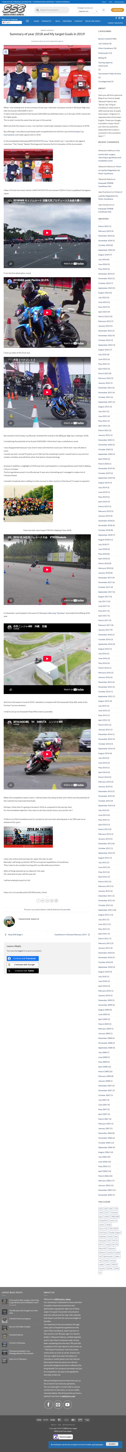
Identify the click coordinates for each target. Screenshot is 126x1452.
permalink (66, 910)
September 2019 (105, 478)
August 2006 (103, 1152)
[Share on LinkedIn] (56, 901)
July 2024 (102, 259)
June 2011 (102, 924)
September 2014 (105, 748)
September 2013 (105, 805)
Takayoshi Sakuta (56, 41)
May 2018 (102, 554)
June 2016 (102, 658)
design (108, 1225)
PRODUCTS (46, 21)
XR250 (114, 1264)
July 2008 (102, 1052)
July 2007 (102, 1100)
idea (116, 1237)
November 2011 (105, 900)
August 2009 (103, 1009)
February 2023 (104, 321)
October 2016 (104, 639)
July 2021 (102, 411)
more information (97, 1444)
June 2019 (102, 492)
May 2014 (102, 767)
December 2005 (105, 1190)
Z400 (117, 1269)
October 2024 (104, 245)
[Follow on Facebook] (116, 18)
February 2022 (104, 378)
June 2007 (102, 1104)
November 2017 (105, 582)
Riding (101, 58)
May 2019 (102, 497)
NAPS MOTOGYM (36, 141)
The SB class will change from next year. (23, 1311)
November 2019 (105, 468)
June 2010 (102, 981)
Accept (112, 1444)
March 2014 (103, 777)
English (7, 22)
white (108, 1264)
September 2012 (105, 853)
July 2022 (102, 354)
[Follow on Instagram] (119, 18)
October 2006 (104, 1142)
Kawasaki (102, 1241)
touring (112, 1261)
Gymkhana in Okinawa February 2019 (71, 934)
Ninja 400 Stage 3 (15, 934)
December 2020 (105, 440)
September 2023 (105, 288)
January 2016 (104, 677)
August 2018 (103, 539)
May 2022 (102, 364)
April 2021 (102, 425)
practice (110, 1253)
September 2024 (105, 250)
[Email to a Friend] (47, 901)
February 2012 (104, 886)
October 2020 (104, 449)
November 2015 (105, 687)
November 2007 (105, 1090)
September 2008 (105, 1047)
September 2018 (105, 535)
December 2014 (105, 734)
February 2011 (104, 943)
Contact (78, 21)
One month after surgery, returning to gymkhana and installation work (109, 155)
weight (101, 1264)
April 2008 (102, 1066)
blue (100, 1217)
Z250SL (110, 1269)
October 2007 (104, 1095)
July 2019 (102, 487)
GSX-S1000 (113, 1229)
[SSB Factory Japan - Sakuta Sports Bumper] (14, 10)
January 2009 (104, 1033)
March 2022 (103, 373)
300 (105, 1209)
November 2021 (105, 392)
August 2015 (103, 701)
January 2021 (104, 435)
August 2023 (103, 292)
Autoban (114, 1213)
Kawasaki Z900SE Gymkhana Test (105, 184)
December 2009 (105, 1000)
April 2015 (102, 720)
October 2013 (104, 801)
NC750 (115, 1245)
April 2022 (102, 368)
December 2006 (105, 1133)
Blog (57, 21)
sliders (117, 1256)
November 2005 (105, 1195)
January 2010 (104, 995)
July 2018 (102, 544)
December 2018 (105, 520)
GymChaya (103, 1233)
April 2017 (102, 615)
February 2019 (104, 511)
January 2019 (104, 516)
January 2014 (104, 786)
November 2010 (105, 957)
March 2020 (103, 463)
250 (100, 1209)
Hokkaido (102, 1237)
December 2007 (105, 1085)
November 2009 (105, 1005)
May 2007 (102, 1109)
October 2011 (104, 905)
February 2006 (104, 1180)
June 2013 (102, 815)
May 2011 (102, 929)
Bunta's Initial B (47, 30)
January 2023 (104, 326)
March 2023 (103, 316)
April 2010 (102, 986)
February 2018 (104, 568)
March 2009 (103, 1024)
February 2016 (104, 672)
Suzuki (106, 1261)
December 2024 (105, 235)
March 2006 (103, 1176)
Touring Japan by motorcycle (105, 64)
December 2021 (105, 387)
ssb (100, 1261)
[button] (104, 10)
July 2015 (102, 706)
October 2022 (104, 340)
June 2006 (102, 1161)
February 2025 (104, 231)
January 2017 (104, 630)
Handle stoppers (115, 1233)
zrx (100, 1272)
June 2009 (102, 1014)
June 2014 (102, 763)
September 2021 (105, 402)
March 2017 (103, 620)
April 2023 (102, 312)
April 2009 (102, 1019)
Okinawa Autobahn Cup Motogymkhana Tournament (21, 1352)
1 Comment (16, 1305)
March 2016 (103, 668)
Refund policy (119, 2)
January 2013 (104, 839)
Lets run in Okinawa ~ (18, 1359)
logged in (21, 951)
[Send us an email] (58, 1404)
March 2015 (103, 725)
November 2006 (105, 1138)
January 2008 (104, 1081)
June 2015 (102, 710)
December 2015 (105, 682)
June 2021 (102, 416)
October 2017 (104, 587)
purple (117, 1253)
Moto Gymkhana (105, 48)
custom (101, 1225)
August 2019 (103, 482)
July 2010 (102, 976)
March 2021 (103, 430)
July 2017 (102, 601)
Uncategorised (104, 81)
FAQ (110, 2)
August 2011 (103, 914)
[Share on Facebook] (38, 901)
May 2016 (102, 663)
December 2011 (105, 896)
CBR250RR (115, 1217)
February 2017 (104, 625)
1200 (101, 1213)
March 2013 (103, 829)
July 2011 (102, 919)
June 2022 (102, 359)
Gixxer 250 (103, 1229)
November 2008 (105, 1043)
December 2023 (105, 274)
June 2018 (102, 549)
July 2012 (102, 862)
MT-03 (115, 1241)
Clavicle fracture (16, 1335)
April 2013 (102, 824)
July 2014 (102, 758)
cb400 (106, 1217)
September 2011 (105, 910)
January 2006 (104, 1185)
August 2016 (103, 649)
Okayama (111, 1248)
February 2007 (104, 1123)
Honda (110, 1237)
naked (108, 1245)
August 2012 (103, 858)
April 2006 (102, 1171)
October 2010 (104, 962)
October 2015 (104, 691)
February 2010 (104, 991)
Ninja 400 (102, 1248)
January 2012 (104, 891)
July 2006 (102, 1157)
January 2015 (104, 729)
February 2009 (104, 1028)
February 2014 (104, 782)
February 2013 (104, 834)
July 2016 (102, 653)
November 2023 (105, 278)
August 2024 (103, 254)
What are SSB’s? (92, 21)
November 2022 (105, 335)
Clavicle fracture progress (20, 1318)
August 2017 (103, 596)
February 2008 (104, 1076)
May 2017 (102, 611)
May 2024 (102, 269)
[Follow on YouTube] (123, 18)
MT (109, 1241)
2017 (107, 1213)
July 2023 (102, 297)
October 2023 (104, 283)
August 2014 (103, 753)
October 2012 (104, 848)
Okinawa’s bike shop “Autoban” (52, 613)
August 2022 (103, 349)
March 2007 (103, 1119)
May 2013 (102, 820)
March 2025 (103, 226)
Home (36, 21)
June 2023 (102, 302)
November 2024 (105, 240)
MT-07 (101, 1245)
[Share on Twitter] (43, 901)
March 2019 (103, 506)
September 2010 (105, 967)
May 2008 (102, 1062)
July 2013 (102, 810)
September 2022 (105, 345)
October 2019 (104, 473)
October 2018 (104, 530)
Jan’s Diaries (103, 43)
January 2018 (104, 573)
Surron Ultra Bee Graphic (20, 1326)
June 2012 (102, 867)
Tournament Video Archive (109, 73)
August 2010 (103, 971)
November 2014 (105, 739)
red (100, 1256)
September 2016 (105, 644)
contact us (113, 1221)
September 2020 (105, 454)
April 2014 (102, 772)
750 (116, 1209)
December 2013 (105, 791)
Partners (67, 21)
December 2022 (105, 330)
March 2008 (103, 1071)
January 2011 (104, 948)
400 (110, 1209)
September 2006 (105, 1147)
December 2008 (105, 1038)
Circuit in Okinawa (17, 1343)
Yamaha (102, 1269)
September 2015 (105, 696)
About (104, 2)
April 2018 (102, 558)
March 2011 (103, 938)
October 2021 (104, 397)
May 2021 (102, 421)
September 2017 (105, 592)
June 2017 (102, 606)
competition (103, 1221)
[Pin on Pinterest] (52, 901)
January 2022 (104, 383)
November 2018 (105, 525)
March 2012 (103, 881)
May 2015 (102, 715)
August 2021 (103, 406)
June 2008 (102, 1057)
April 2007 (102, 1114)
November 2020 (105, 444)
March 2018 (103, 563)
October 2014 (104, 744)
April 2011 (102, 933)
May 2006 (102, 1166)
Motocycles (103, 53)
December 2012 (105, 843)
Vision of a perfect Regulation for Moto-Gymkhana (109, 170)
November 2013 (105, 796)
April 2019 (102, 501)
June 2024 (102, 264)
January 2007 (104, 1128)
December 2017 (105, 577)
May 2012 (102, 872)
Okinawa (102, 1253)
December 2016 (105, 634)
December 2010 (105, 953)
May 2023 (102, 307)
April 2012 (102, 876)
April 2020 (102, 459)
